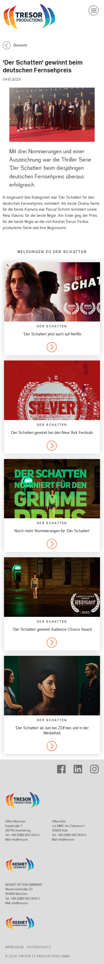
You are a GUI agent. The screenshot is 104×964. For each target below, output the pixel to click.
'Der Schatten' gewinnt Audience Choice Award (52, 629)
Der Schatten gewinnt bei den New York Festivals (52, 432)
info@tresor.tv (19, 839)
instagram (96, 767)
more (51, 347)
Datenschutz (39, 947)
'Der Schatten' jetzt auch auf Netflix (52, 333)
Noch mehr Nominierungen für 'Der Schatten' (52, 530)
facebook (63, 767)
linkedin (78, 767)
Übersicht (20, 45)
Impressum (14, 947)
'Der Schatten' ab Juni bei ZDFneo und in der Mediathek (52, 730)
